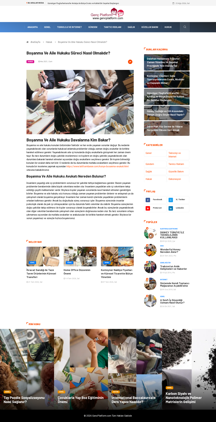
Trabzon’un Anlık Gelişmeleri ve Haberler (173, 267)
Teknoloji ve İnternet (69, 27)
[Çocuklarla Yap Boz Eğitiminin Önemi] (81, 369)
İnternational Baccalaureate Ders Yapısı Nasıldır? (134, 399)
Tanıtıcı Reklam (112, 27)
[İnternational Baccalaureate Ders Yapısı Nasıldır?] (135, 369)
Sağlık (131, 27)
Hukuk (168, 27)
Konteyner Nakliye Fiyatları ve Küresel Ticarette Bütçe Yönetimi (117, 273)
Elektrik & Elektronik (169, 229)
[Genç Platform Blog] (108, 13)
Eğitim (115, 392)
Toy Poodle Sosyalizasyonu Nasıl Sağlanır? (24, 399)
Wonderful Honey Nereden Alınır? (170, 250)
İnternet (164, 279)
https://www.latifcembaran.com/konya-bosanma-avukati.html (97, 166)
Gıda (162, 246)
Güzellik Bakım (149, 27)
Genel (47, 27)
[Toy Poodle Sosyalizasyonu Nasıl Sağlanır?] (27, 369)
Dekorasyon (175, 179)
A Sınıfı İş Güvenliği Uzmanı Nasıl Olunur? (172, 301)
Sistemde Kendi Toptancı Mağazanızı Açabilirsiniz (174, 284)
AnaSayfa (32, 27)
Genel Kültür (165, 263)
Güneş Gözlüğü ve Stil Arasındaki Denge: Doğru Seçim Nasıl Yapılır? (76, 3)
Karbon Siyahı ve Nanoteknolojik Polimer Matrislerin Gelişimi (184, 397)
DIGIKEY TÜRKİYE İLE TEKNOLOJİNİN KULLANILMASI (172, 235)
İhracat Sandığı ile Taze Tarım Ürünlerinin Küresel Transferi (41, 273)
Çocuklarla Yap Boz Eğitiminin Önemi (81, 399)
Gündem (92, 27)
